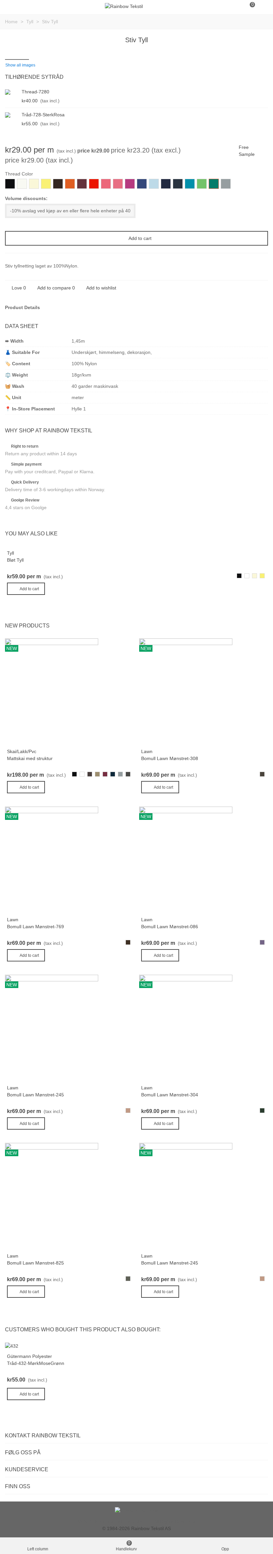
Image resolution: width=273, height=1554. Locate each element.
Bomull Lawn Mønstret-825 (35, 1263)
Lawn (146, 751)
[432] (11, 1345)
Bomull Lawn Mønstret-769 (35, 926)
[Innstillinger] (261, 6)
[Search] (236, 6)
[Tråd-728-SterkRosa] (11, 114)
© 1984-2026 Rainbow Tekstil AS (136, 1528)
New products (27, 625)
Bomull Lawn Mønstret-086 (169, 926)
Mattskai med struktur (30, 758)
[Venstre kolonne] (11, 6)
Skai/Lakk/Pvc (21, 751)
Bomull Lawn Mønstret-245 (35, 1094)
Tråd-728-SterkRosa (43, 114)
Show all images (20, 65)
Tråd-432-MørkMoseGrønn (35, 1363)
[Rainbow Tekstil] (124, 6)
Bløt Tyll (15, 560)
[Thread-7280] (11, 91)
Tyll (10, 553)
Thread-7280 (35, 91)
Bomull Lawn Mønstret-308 (169, 758)
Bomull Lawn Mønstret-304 (169, 1094)
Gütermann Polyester (29, 1356)
